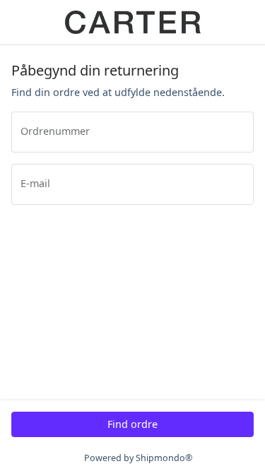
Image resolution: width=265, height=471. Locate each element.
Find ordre (132, 424)
